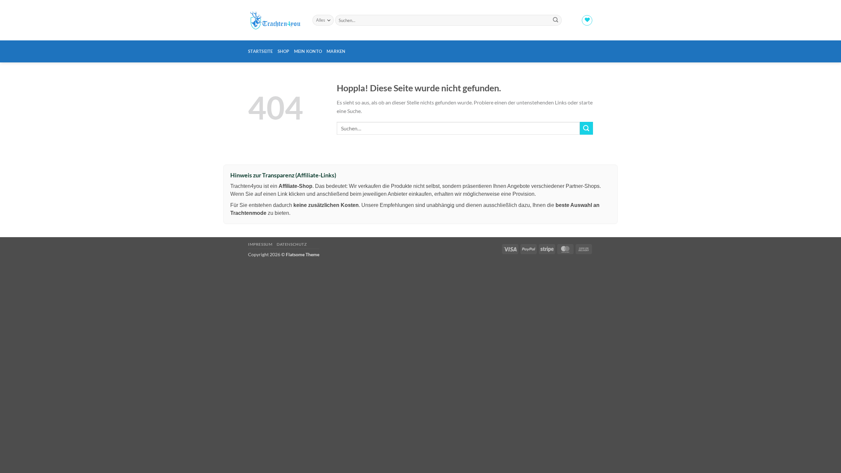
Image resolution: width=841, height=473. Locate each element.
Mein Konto (308, 51)
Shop (283, 51)
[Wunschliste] (587, 20)
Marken (336, 51)
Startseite (260, 51)
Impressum (260, 244)
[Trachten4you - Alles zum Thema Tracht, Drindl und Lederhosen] (275, 20)
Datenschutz (292, 244)
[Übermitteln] (555, 20)
